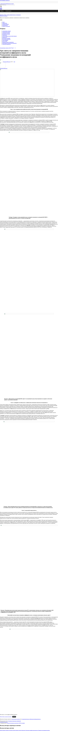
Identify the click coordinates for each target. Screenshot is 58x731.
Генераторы (4, 35)
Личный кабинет (5, 24)
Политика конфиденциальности (32, 730)
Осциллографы (5, 40)
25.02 (10, 47)
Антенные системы (6, 33)
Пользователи (5, 25)
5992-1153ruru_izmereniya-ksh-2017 (6, 716)
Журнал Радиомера (3, 15)
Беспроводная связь (6, 34)
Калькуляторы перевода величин (6, 730)
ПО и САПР (4, 41)
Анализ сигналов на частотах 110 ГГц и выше (16, 723)
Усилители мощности (6, 44)
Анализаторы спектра (4, 47)
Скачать (14, 716)
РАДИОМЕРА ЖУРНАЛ (5, 0)
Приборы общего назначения (8, 42)
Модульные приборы (6, 39)
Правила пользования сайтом (44, 730)
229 (12, 47)
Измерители (4, 37)
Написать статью (10, 3)
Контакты (23, 730)
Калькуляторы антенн (17, 730)
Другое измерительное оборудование (9, 36)
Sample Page (4, 23)
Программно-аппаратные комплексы (9, 43)
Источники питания (6, 38)
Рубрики (2, 2)
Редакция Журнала (6, 61)
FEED (3, 22)
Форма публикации (6, 26)
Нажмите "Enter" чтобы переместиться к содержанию (10, 14)
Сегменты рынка (8, 2)
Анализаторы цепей (6, 32)
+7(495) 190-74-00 (3, 3)
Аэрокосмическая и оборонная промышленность (31, 719)
